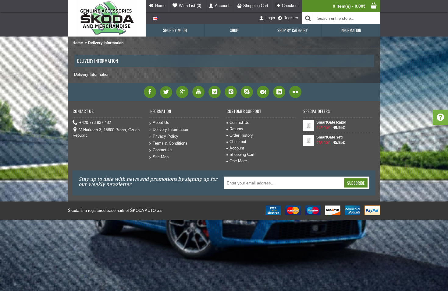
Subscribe (355, 183)
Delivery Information (105, 43)
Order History (241, 135)
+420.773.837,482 (95, 122)
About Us (161, 122)
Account (236, 148)
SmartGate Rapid (331, 122)
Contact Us (162, 150)
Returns (236, 129)
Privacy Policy (165, 136)
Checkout (237, 141)
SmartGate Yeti (329, 137)
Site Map (161, 157)
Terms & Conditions (170, 143)
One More (238, 161)
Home (78, 43)
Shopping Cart (241, 154)
